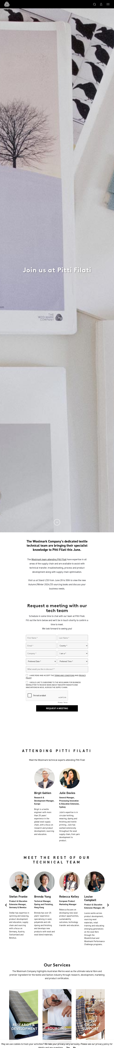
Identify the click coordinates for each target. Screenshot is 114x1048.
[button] (94, 4)
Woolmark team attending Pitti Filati (48, 559)
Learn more (24, 1039)
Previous (6, 905)
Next (108, 905)
